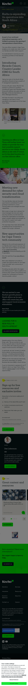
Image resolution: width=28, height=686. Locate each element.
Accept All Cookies (14, 683)
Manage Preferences (14, 679)
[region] (14, 673)
